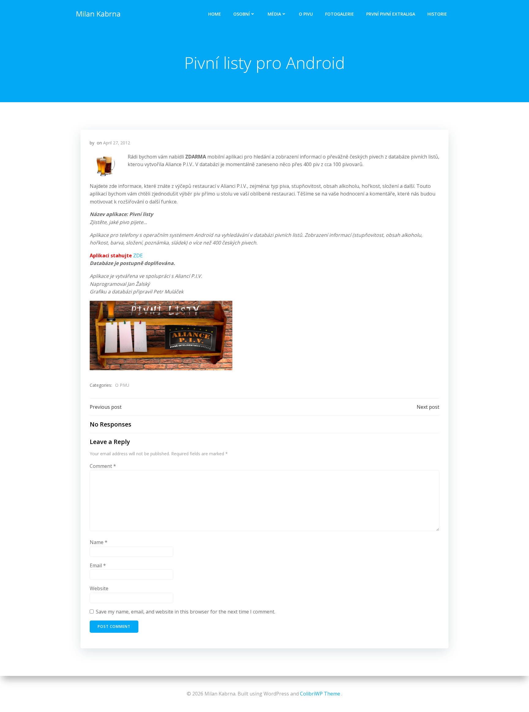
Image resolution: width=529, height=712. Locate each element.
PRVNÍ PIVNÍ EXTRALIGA (390, 14)
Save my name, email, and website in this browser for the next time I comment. (185, 611)
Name (98, 542)
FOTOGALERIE (339, 14)
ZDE (138, 255)
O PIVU (306, 14)
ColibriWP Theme (320, 693)
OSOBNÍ (241, 14)
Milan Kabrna (98, 14)
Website (99, 588)
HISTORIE (437, 14)
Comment (103, 466)
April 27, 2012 (116, 143)
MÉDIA (274, 14)
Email (98, 565)
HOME (214, 14)
